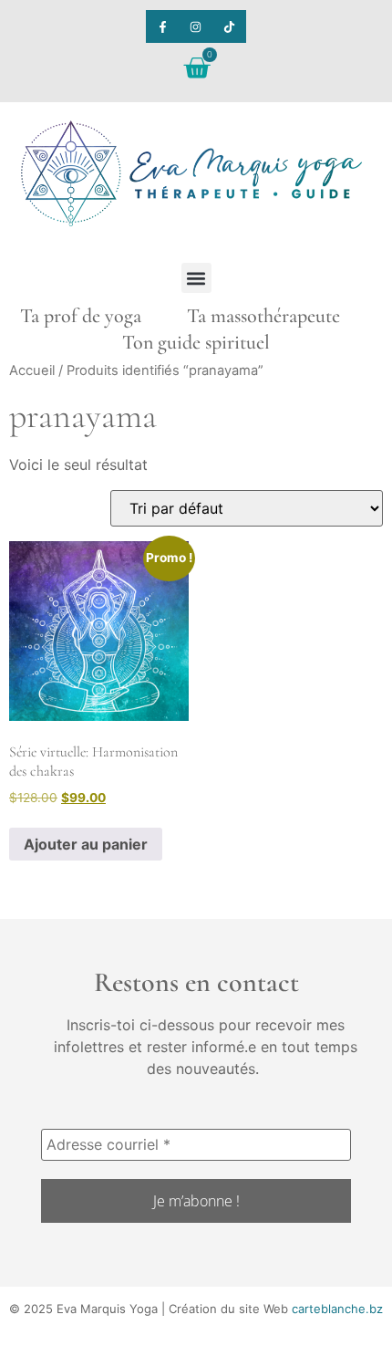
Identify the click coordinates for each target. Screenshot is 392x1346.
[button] (196, 278)
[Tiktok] (228, 26)
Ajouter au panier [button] (86, 844)
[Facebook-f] (162, 26)
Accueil (32, 370)
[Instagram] (196, 26)
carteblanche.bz (337, 1308)
